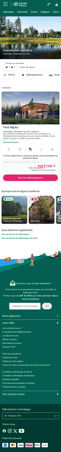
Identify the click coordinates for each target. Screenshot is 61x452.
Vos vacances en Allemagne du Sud (19, 238)
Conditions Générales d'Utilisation (18, 375)
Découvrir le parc (11, 142)
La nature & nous (10, 335)
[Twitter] (15, 431)
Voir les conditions (30, 299)
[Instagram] (10, 431)
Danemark (22, 12)
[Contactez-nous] (49, 4)
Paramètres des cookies (14, 387)
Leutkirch (35, 131)
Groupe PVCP (8, 347)
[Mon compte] (56, 4)
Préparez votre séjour (12, 361)
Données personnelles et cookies (18, 383)
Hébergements (34, 75)
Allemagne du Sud (21, 131)
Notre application (11, 316)
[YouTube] (21, 431)
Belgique (45, 12)
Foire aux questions (11, 354)
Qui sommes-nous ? (11, 328)
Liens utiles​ (8, 323)
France (34, 12)
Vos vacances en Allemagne (15, 234)
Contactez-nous (10, 357)
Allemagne (8, 12)
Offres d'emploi (9, 339)
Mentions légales (10, 379)
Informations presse (11, 343)
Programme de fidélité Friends (16, 332)
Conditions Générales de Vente (17, 372)
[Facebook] (4, 431)
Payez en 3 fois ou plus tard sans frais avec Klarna (26, 365)
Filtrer (11, 75)
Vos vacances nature (13, 394)
